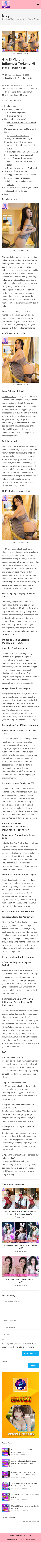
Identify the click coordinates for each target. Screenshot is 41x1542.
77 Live (8, 75)
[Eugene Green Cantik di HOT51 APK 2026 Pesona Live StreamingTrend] (6, 1474)
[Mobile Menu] (38, 4)
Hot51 (18, 296)
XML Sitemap (27, 1536)
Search (4, 1362)
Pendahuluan (10, 106)
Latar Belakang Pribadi (16, 112)
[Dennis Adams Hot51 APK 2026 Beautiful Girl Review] (6, 1452)
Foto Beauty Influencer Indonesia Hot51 (20, 1280)
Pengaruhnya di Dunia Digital (19, 138)
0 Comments (26, 78)
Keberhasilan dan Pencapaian (17, 178)
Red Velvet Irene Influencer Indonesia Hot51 (20, 1246)
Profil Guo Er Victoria (13, 109)
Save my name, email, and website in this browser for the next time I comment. (19, 1345)
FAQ (6, 194)
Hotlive (18, 1536)
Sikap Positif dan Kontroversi (16, 171)
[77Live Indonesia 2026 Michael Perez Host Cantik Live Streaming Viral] (6, 1486)
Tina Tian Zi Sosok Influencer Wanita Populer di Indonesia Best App (20, 1212)
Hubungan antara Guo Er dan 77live (22, 152)
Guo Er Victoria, (9, 396)
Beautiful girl (10, 78)
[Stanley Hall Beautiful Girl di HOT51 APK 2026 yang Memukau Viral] (6, 1463)
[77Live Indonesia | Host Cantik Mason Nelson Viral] (6, 1497)
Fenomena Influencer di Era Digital (22, 168)
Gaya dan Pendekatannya (18, 135)
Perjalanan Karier (14, 116)
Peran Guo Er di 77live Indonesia (18, 142)
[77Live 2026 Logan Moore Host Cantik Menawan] (6, 1508)
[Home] (3, 19)
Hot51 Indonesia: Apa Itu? (15, 119)
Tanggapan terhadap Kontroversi (21, 174)
